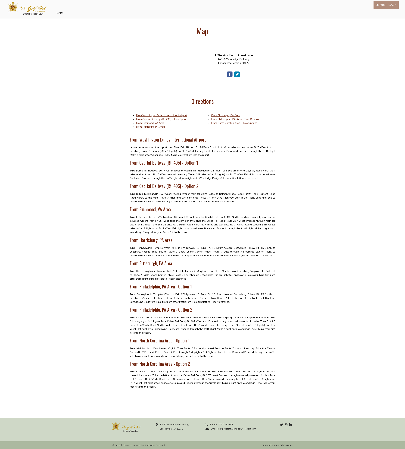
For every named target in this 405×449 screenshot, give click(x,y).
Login (59, 12)
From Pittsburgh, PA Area (225, 115)
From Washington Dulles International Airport (161, 115)
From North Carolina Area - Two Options (234, 122)
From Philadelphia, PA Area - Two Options (235, 119)
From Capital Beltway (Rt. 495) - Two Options (162, 119)
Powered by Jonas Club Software (277, 445)
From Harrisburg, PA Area (150, 126)
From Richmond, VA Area (150, 122)
